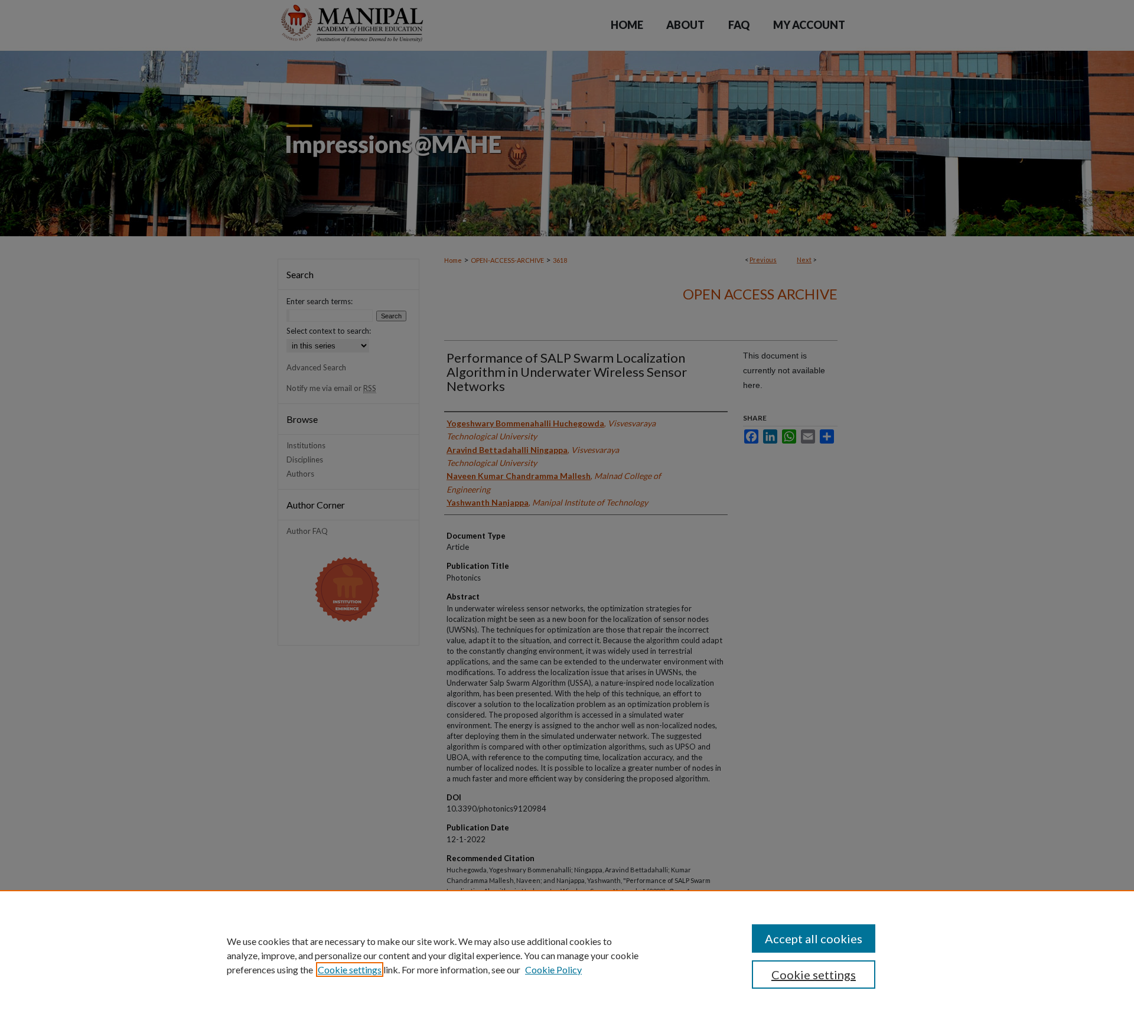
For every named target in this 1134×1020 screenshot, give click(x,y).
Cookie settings (350, 969)
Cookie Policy (553, 969)
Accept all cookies (813, 938)
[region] (567, 955)
